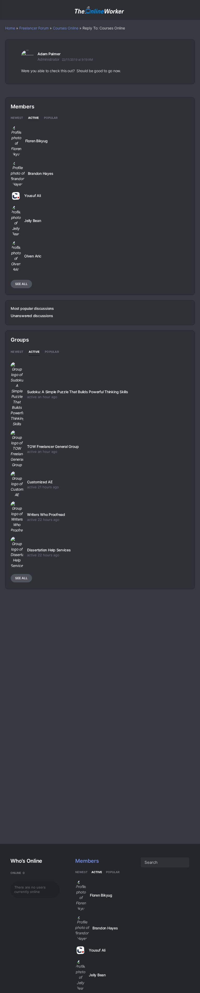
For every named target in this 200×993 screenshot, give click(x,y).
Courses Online (65, 28)
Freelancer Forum (34, 28)
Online (17, 873)
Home (10, 28)
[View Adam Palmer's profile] (27, 56)
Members (87, 861)
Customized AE (40, 482)
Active (33, 118)
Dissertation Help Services (49, 550)
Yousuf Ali (32, 196)
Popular (51, 118)
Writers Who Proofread (46, 514)
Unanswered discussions (32, 315)
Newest (17, 118)
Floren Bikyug (36, 141)
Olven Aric (32, 256)
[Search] (190, 10)
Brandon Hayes (40, 173)
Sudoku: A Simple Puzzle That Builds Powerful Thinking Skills (77, 392)
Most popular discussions (32, 308)
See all (21, 284)
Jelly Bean (32, 221)
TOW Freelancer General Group (53, 446)
